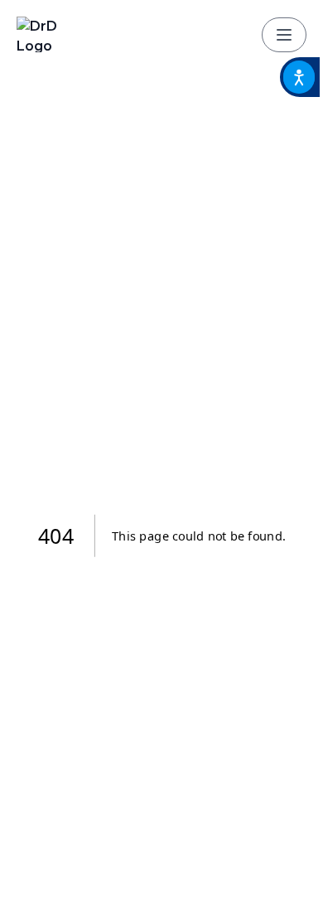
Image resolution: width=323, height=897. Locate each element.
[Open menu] (284, 35)
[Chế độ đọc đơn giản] (300, 77)
